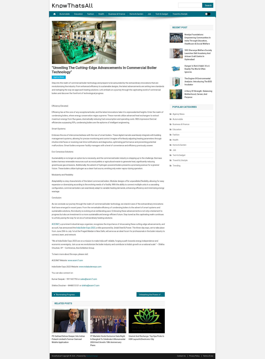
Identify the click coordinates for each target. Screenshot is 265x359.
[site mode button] (207, 14)
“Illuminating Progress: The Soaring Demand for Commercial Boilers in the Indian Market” (68, 295)
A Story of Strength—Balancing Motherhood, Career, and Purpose (198, 94)
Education (78, 14)
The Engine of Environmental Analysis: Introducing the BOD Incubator (198, 81)
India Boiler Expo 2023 (85, 228)
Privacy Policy (194, 356)
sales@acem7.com (88, 279)
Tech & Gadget (161, 14)
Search (208, 5)
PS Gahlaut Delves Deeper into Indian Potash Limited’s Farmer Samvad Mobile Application (68, 339)
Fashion (90, 14)
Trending (176, 165)
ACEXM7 (55, 224)
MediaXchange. (92, 356)
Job (149, 14)
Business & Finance (116, 14)
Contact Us (181, 356)
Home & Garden (136, 14)
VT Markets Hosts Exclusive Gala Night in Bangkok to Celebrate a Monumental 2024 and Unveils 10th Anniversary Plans (107, 340)
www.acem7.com (75, 260)
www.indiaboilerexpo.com (90, 267)
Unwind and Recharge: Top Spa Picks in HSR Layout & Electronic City (146, 337)
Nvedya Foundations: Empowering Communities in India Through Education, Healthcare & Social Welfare (198, 39)
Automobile (64, 14)
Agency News (58, 77)
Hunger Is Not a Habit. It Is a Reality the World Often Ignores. (197, 69)
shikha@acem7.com (91, 285)
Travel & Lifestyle (180, 14)
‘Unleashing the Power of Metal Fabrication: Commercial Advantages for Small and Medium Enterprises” (152, 295)
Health (101, 14)
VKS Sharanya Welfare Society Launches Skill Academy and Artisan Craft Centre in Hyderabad (198, 55)
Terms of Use (208, 356)
